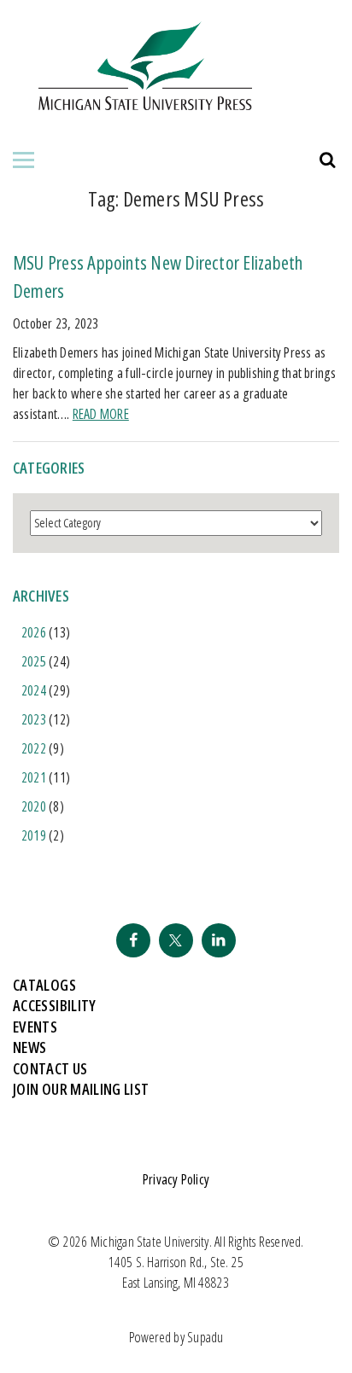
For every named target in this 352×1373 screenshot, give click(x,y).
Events (35, 1026)
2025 (33, 661)
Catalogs (44, 984)
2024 (33, 690)
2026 (33, 632)
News (29, 1047)
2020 (33, 806)
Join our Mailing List (81, 1089)
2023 (33, 719)
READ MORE (101, 413)
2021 (33, 777)
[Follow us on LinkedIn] (219, 940)
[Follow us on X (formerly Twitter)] (176, 940)
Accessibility (55, 1005)
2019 (33, 835)
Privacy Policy (176, 1179)
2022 (33, 748)
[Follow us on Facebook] (133, 940)
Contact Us (50, 1068)
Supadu (205, 1337)
